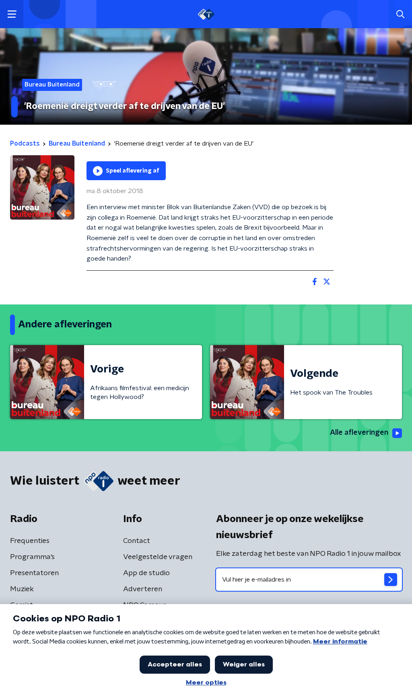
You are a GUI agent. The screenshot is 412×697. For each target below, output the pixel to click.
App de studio (146, 573)
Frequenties (29, 541)
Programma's (32, 557)
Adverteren (142, 589)
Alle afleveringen (359, 432)
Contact (136, 541)
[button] (12, 14)
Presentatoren (34, 573)
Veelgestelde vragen (157, 557)
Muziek (22, 589)
